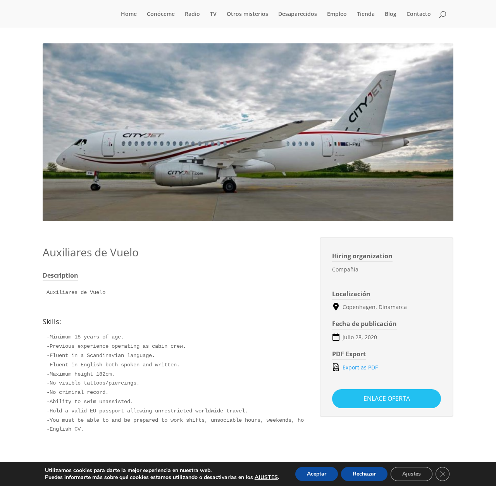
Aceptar (316, 473)
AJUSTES (266, 477)
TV (213, 14)
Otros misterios (247, 14)
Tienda (366, 14)
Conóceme (161, 14)
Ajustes (411, 473)
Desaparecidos (297, 14)
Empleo (337, 14)
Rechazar (364, 473)
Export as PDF (359, 367)
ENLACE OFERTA (386, 398)
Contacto (418, 14)
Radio (192, 14)
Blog (390, 14)
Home (129, 14)
